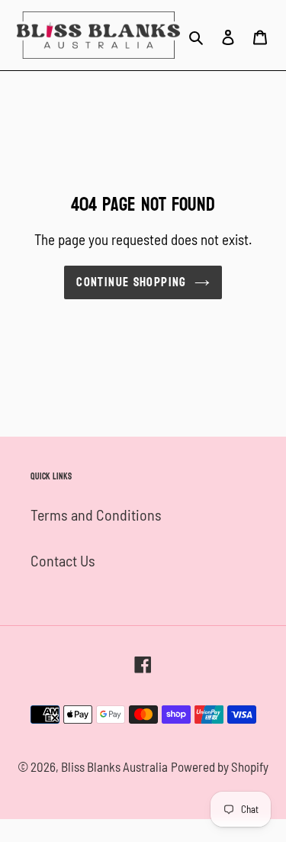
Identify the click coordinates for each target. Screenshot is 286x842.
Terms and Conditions (96, 514)
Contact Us (63, 560)
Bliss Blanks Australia (114, 766)
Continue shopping (131, 282)
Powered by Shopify (219, 766)
